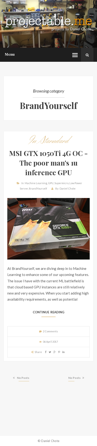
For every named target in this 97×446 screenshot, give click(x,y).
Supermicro (61, 183)
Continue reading (49, 312)
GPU (50, 183)
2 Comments (50, 331)
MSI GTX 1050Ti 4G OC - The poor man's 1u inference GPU (48, 162)
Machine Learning (36, 183)
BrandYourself (38, 188)
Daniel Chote (68, 188)
